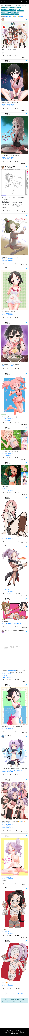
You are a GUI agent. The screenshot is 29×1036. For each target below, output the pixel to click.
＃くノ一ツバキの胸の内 (8, 104)
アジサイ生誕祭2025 (5, 9)
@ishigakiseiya (12, 670)
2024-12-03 (24, 681)
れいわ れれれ (8, 18)
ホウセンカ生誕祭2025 (15, 9)
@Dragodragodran (8, 736)
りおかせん (7, 497)
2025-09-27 (24, 57)
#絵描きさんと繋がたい (7, 677)
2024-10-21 (24, 990)
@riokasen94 (7, 498)
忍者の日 (3, 12)
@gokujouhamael (8, 167)
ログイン (6, 1001)
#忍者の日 (4, 488)
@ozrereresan (8, 19)
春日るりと (7, 60)
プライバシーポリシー (16, 1030)
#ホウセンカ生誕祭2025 (8, 260)
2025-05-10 (24, 264)
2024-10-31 (24, 937)
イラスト (7, 12)
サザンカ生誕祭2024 (5, 14)
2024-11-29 (24, 732)
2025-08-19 (24, 110)
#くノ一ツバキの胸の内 (7, 258)
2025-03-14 (24, 370)
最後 (22, 993)
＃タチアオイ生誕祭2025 (8, 106)
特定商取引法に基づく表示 (11, 1032)
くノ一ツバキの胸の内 (6, 7)
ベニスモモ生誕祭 (20, 10)
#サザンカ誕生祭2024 (7, 827)
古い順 (10, 16)
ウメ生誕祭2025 (13, 10)
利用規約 (8, 1030)
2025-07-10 (24, 163)
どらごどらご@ (8, 735)
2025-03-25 (24, 319)
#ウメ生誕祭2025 (6, 420)
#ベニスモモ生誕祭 (6, 455)
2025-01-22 (24, 542)
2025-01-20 (24, 595)
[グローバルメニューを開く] (26, 2)
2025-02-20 (24, 494)
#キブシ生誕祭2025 (7, 313)
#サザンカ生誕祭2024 (7, 826)
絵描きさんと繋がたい (15, 12)
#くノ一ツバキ (5, 589)
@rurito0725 (7, 61)
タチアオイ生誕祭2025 (16, 7)
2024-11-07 (24, 776)
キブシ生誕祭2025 (4, 10)
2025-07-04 (24, 211)
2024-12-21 (24, 627)
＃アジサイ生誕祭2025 (7, 158)
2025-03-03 (24, 459)
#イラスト (4, 675)
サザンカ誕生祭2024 (14, 14)
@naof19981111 (8, 631)
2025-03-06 (24, 424)
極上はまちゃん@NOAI (10, 166)
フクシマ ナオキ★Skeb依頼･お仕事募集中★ (14, 630)
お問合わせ (21, 1032)
